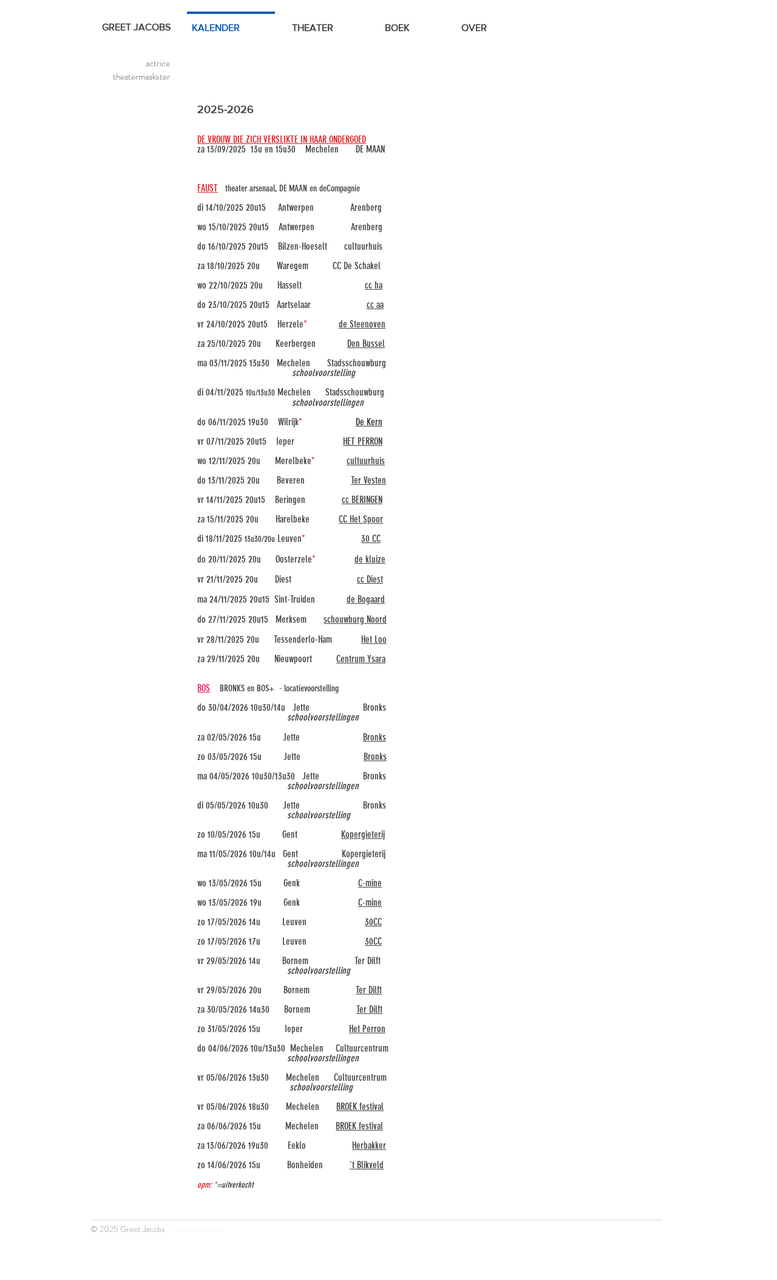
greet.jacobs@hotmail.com (205, 1230)
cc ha (373, 285)
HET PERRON (362, 441)
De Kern (369, 422)
